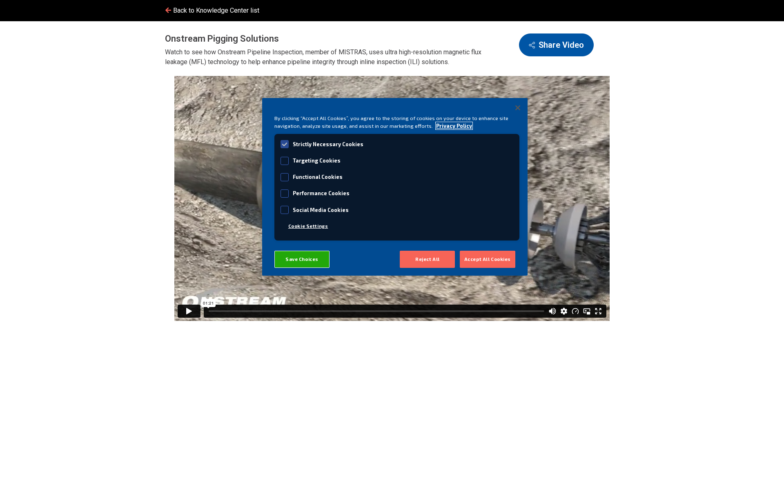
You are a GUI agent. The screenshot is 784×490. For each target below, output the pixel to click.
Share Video (561, 45)
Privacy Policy (454, 125)
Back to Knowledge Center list (215, 10)
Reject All (427, 259)
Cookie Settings (308, 226)
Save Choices (301, 259)
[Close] (518, 108)
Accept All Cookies (487, 259)
